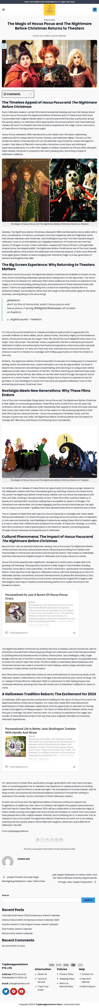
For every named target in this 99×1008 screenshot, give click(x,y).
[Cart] (95, 10)
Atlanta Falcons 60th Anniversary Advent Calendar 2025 (30, 919)
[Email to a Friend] (52, 840)
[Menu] (3, 9)
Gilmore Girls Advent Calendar (17, 933)
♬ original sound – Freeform (24, 319)
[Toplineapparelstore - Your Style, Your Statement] (49, 9)
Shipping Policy (67, 978)
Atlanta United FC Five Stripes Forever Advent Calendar (30, 924)
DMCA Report (89, 986)
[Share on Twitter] (47, 840)
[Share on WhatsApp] (38, 840)
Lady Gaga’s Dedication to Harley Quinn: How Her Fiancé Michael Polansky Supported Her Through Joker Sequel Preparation (74, 878)
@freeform (13, 300)
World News (49, 20)
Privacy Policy (66, 974)
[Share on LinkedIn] (61, 840)
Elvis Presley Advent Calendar (17, 928)
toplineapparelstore (18, 831)
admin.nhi (62, 36)
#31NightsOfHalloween (47, 308)
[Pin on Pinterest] (56, 840)
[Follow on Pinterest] (13, 991)
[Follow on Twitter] (5, 991)
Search (5, 895)
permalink (71, 849)
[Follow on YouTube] (21, 991)
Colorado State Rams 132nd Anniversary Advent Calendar (31, 915)
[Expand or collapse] (31, 94)
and (38, 274)
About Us (42, 974)
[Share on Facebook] (42, 840)
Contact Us (87, 974)
